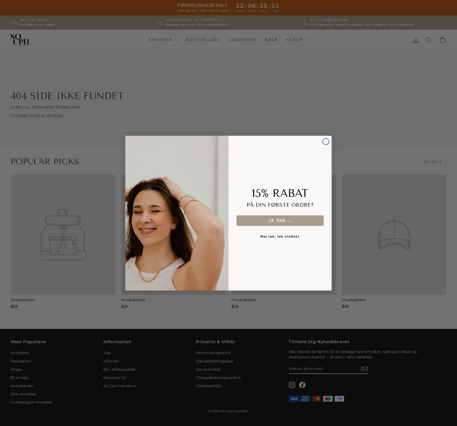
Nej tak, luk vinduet (280, 236)
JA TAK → (280, 220)
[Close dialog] (326, 141)
